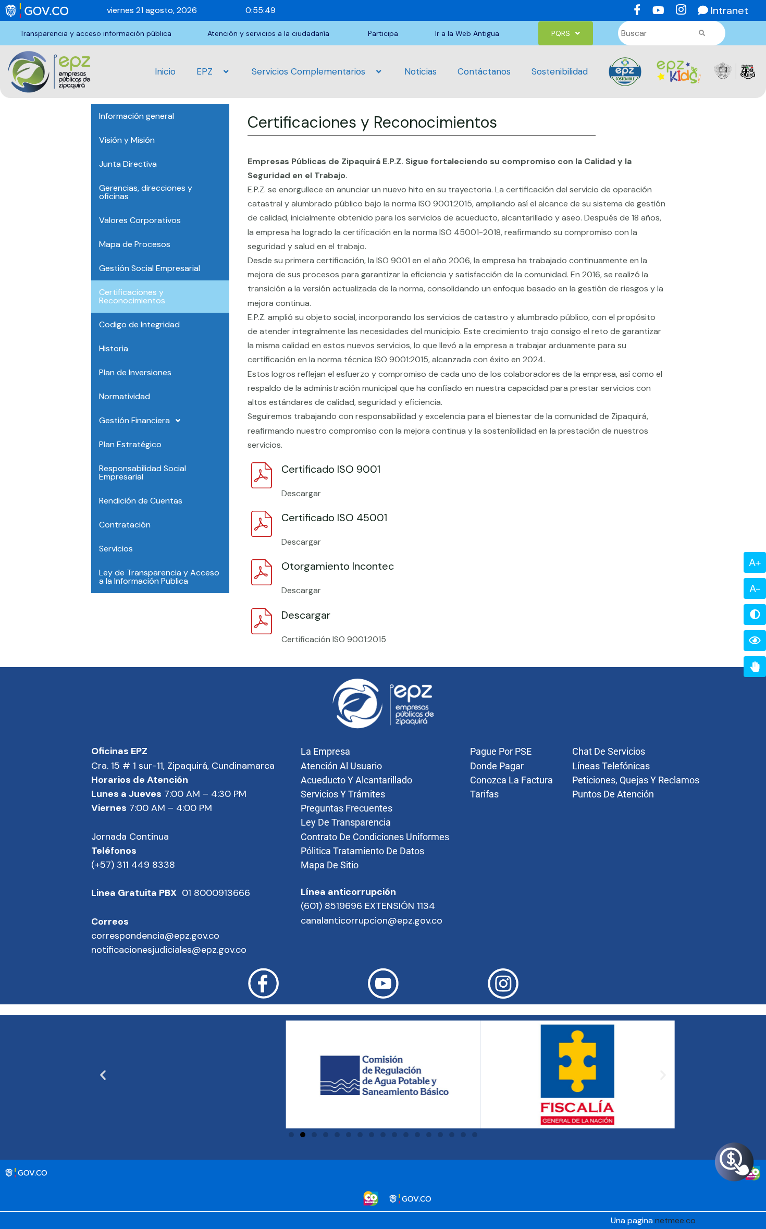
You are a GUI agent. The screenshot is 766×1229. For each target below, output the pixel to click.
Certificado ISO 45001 (334, 517)
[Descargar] (261, 621)
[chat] (701, 10)
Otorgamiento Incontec (337, 566)
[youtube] (657, 10)
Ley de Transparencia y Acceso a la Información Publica (159, 576)
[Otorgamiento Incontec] (261, 572)
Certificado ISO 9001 (330, 469)
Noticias (420, 71)
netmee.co (675, 1220)
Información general (136, 115)
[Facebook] (635, 10)
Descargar (305, 615)
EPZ (204, 71)
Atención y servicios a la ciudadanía (268, 33)
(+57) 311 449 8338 (134, 864)
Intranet (729, 10)
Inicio (165, 71)
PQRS (560, 33)
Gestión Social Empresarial (149, 268)
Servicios (116, 548)
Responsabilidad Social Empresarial (142, 472)
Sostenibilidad (560, 71)
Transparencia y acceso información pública (95, 33)
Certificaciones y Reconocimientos (132, 296)
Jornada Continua (130, 836)
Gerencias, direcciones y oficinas (145, 192)
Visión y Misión (127, 139)
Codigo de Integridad (139, 324)
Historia (113, 348)
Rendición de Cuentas (140, 500)
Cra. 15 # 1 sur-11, (128, 765)
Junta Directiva (128, 163)
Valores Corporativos (140, 220)
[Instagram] (679, 10)
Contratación (125, 524)
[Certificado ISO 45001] (261, 524)
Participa (383, 33)
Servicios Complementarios (308, 71)
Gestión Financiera (134, 420)
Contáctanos (484, 71)
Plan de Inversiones (135, 372)
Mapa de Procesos (134, 244)
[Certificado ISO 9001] (261, 475)
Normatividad (124, 396)
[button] (565, 33)
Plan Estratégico (130, 444)
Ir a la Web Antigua (467, 33)
